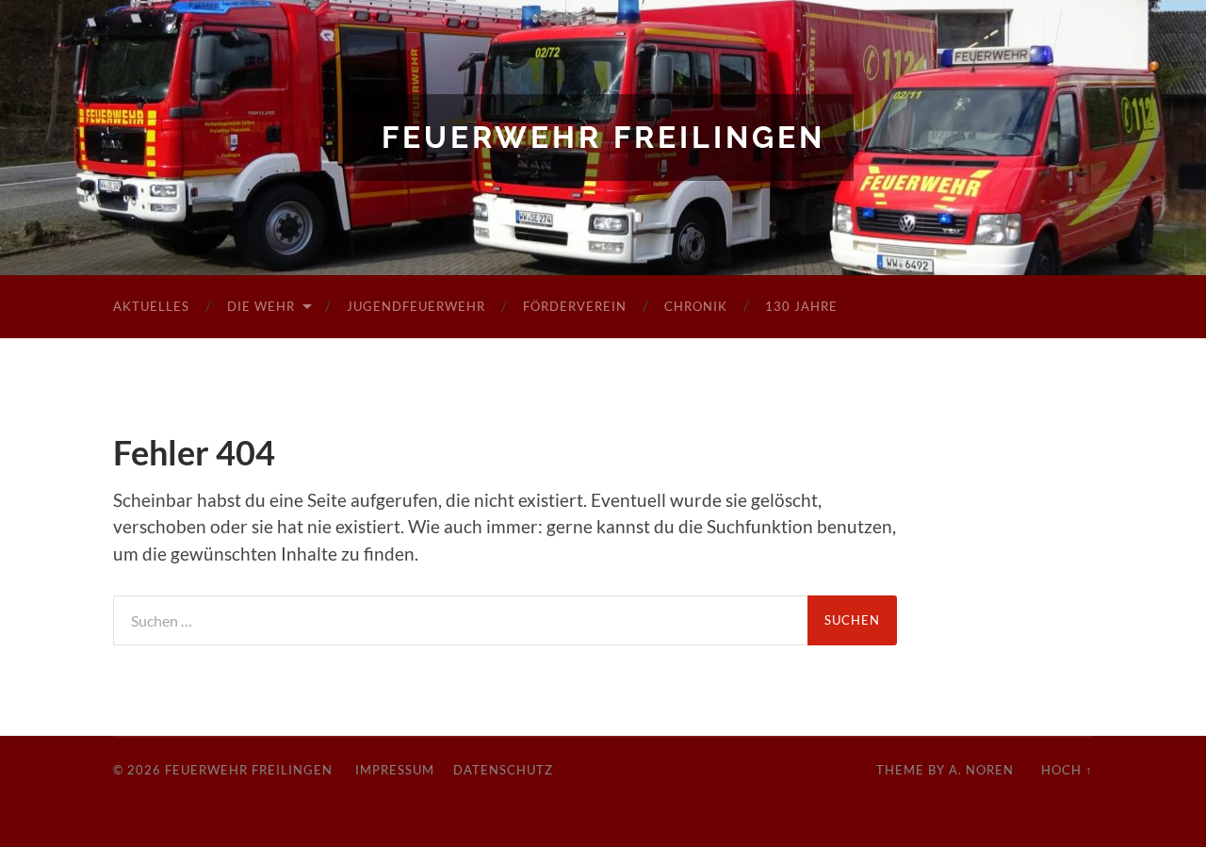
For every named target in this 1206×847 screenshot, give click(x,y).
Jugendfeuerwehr (416, 306)
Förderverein (575, 306)
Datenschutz (503, 769)
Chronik (695, 306)
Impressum (394, 769)
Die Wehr (261, 306)
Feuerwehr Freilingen (603, 137)
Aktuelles (151, 306)
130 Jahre (801, 306)
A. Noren (981, 769)
